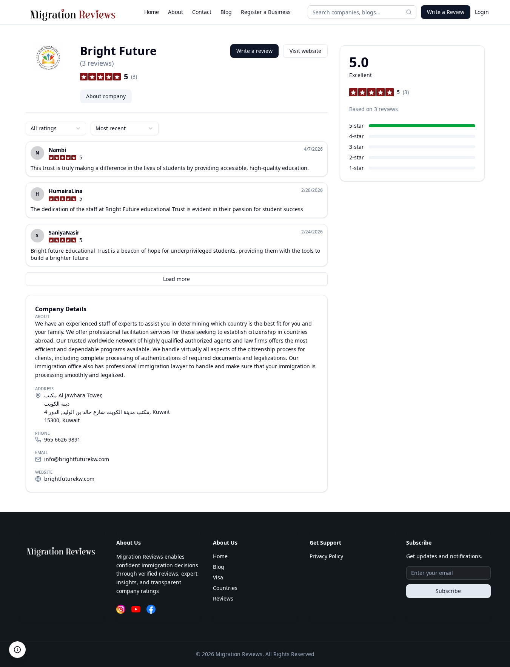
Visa (218, 577)
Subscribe (448, 590)
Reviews (223, 598)
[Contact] (17, 649)
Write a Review (445, 11)
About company (106, 96)
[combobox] (56, 128)
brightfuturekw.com (69, 478)
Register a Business (266, 11)
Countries (225, 587)
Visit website (305, 50)
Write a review (254, 50)
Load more (176, 279)
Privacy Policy (326, 556)
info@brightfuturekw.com (76, 459)
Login (482, 11)
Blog (226, 11)
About (175, 11)
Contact (201, 11)
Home (151, 11)
